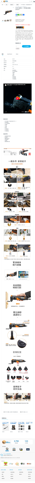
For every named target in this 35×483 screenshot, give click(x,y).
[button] (13, 7)
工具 (6, 4)
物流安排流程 (12, 472)
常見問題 (12, 478)
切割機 (17, 4)
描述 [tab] (2, 54)
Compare (17, 12)
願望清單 (3, 478)
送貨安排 (12, 476)
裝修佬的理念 (21, 472)
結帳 (2, 474)
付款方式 (12, 474)
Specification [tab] (9, 54)
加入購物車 (27, 46)
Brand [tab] (17, 54)
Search (29, 1)
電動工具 (12, 4)
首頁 (2, 4)
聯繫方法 (20, 474)
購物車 (3, 476)
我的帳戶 (3, 472)
